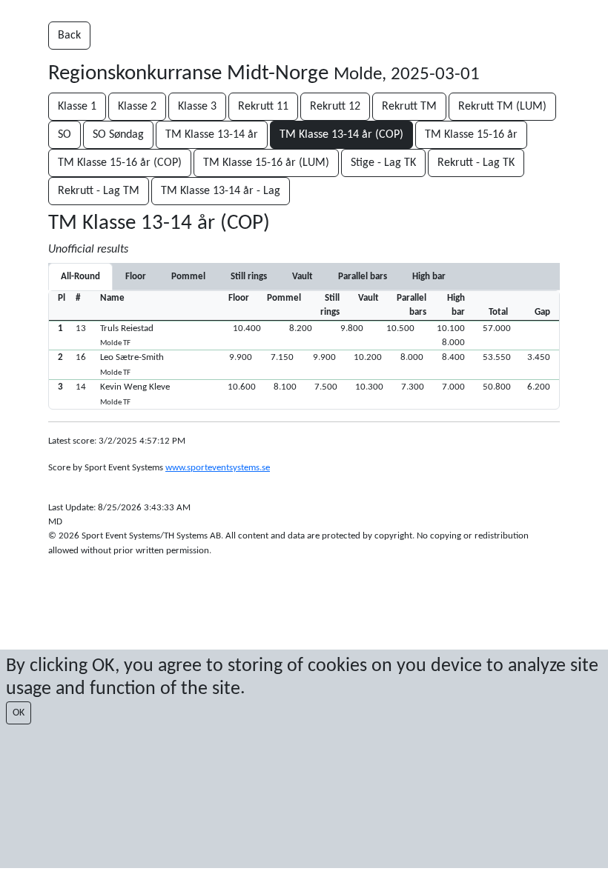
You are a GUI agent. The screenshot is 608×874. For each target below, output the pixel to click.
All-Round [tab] (80, 276)
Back (69, 35)
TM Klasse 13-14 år (211, 135)
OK (18, 712)
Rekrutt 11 (263, 107)
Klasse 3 (197, 107)
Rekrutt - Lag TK (476, 163)
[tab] (136, 276)
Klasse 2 (137, 107)
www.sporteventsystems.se (217, 468)
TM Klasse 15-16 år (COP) (120, 163)
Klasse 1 (77, 107)
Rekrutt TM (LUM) (502, 107)
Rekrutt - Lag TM (98, 191)
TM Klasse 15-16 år (471, 135)
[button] (304, 335)
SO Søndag (118, 135)
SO (64, 135)
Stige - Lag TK (383, 163)
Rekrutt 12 (335, 107)
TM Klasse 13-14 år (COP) (341, 135)
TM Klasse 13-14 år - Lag (220, 191)
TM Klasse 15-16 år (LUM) (266, 163)
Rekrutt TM (409, 107)
